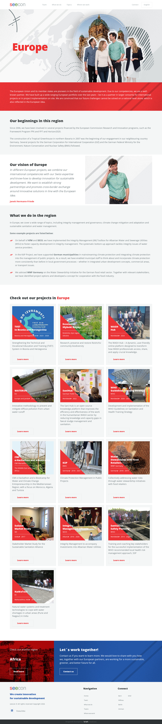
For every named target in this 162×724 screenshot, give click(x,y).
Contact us (68, 671)
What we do (56, 5)
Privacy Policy (20, 711)
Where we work (83, 5)
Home (86, 696)
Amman (121, 709)
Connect (135, 5)
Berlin (120, 705)
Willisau (121, 700)
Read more (19, 671)
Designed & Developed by (74, 722)
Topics (69, 5)
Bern (120, 696)
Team (44, 5)
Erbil (129, 696)
